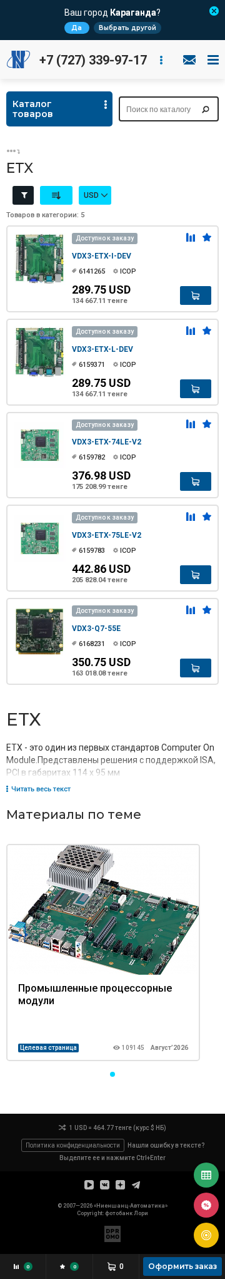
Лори (141, 1213)
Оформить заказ (182, 1266)
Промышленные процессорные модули (95, 994)
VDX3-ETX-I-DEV (101, 256)
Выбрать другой (127, 28)
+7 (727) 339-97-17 (93, 60)
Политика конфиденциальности (73, 1145)
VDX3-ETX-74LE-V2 (106, 442)
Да (76, 28)
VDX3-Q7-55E (96, 628)
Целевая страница (48, 1047)
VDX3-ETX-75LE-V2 (106, 535)
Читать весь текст (41, 789)
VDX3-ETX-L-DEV (102, 349)
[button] (112, 1074)
